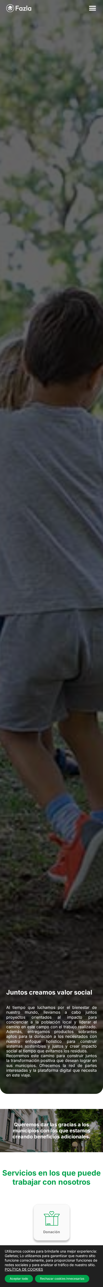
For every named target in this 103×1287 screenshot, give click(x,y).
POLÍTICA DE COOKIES (24, 1269)
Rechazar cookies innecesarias (62, 1278)
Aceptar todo (19, 1278)
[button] (92, 8)
